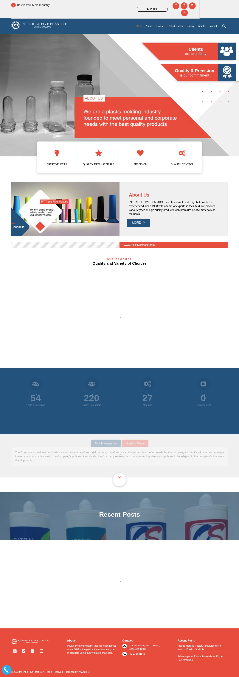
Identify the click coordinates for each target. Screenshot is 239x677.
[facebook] (33, 650)
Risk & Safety (175, 26)
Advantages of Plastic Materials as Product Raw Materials (201, 658)
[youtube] (42, 650)
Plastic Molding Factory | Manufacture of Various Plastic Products (119, 612)
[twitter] (24, 650)
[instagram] (15, 650)
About (149, 26)
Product (160, 26)
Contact (213, 26)
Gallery (190, 26)
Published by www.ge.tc (77, 671)
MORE (136, 222)
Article (201, 26)
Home (139, 26)
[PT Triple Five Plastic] (39, 28)
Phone (154, 9)
